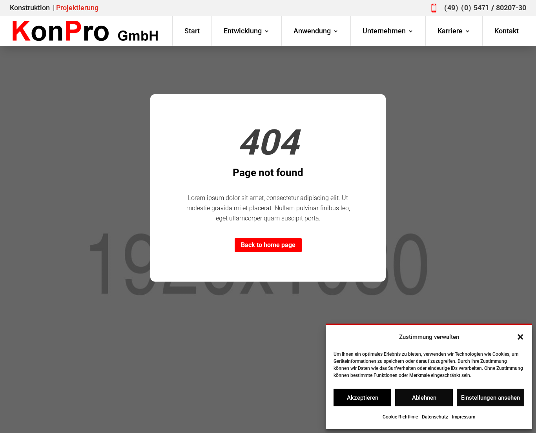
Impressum (463, 417)
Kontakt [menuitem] (506, 31)
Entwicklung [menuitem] (243, 31)
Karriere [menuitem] (450, 31)
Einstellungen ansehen (490, 397)
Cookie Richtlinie (400, 417)
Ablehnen (424, 397)
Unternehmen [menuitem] (384, 31)
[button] (520, 337)
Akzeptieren (362, 397)
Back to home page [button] (268, 245)
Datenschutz (435, 417)
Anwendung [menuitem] (312, 31)
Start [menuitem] (192, 31)
